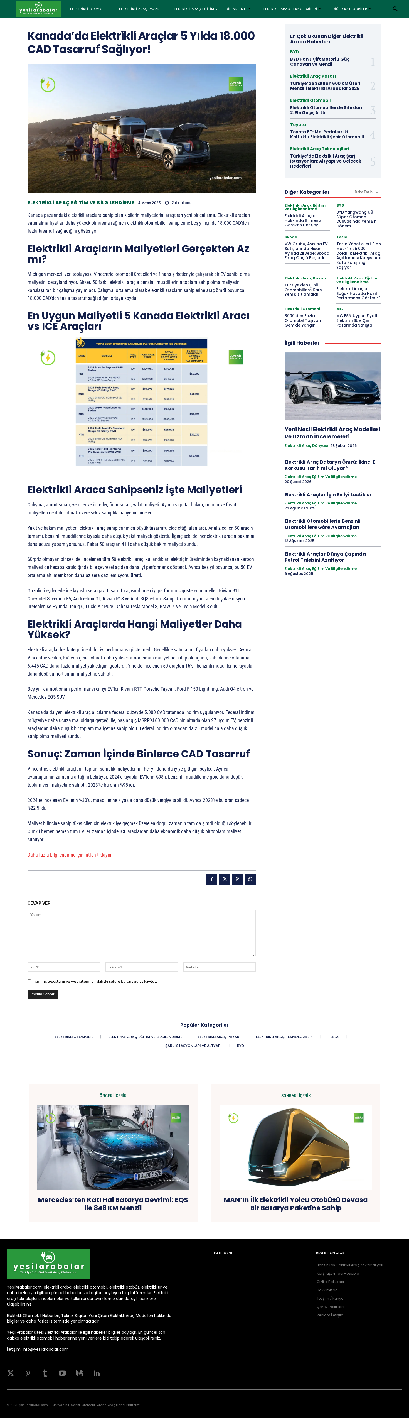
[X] (224, 879)
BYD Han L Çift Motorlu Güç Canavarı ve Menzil (320, 61)
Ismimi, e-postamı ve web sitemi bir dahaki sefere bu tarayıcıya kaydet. (95, 980)
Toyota (298, 124)
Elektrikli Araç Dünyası (306, 445)
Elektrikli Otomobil (310, 100)
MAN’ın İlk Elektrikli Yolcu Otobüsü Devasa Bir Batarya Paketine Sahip (296, 1204)
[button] (395, 9)
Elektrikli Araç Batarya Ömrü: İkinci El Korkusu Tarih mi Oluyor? (331, 465)
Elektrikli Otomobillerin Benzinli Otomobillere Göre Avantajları (323, 524)
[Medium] (79, 1373)
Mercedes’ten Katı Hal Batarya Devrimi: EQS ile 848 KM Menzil (113, 1204)
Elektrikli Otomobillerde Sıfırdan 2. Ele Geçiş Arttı (326, 110)
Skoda (291, 237)
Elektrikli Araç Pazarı (313, 76)
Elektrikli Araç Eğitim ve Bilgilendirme (81, 202)
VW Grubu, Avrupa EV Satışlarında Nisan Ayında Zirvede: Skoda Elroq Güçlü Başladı (307, 251)
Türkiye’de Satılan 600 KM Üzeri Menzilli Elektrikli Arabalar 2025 (325, 85)
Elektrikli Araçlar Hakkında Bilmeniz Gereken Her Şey (303, 220)
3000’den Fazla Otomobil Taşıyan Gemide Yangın (303, 320)
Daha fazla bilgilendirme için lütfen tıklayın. (70, 855)
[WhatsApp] (250, 879)
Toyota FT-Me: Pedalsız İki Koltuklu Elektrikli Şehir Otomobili (327, 134)
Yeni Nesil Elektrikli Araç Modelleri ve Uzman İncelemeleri (332, 432)
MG (339, 309)
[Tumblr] (45, 1373)
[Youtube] (62, 1373)
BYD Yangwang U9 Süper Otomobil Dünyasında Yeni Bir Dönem (356, 219)
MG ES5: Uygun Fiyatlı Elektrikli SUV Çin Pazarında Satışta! (357, 320)
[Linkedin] (96, 1373)
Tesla (342, 237)
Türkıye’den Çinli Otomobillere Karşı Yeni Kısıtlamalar (304, 289)
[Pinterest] (237, 879)
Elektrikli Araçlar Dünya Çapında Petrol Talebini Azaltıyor (325, 557)
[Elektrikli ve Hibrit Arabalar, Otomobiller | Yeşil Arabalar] (38, 9)
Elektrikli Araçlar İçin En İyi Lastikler (328, 494)
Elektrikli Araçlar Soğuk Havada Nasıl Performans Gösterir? (358, 293)
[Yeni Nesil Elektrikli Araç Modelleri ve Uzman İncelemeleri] (333, 386)
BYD (294, 52)
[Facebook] (211, 879)
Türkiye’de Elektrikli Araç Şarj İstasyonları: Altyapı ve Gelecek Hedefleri (325, 161)
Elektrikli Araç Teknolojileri (319, 149)
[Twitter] (10, 1373)
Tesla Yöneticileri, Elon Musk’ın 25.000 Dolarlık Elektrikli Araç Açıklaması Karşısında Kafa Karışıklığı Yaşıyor (358, 255)
